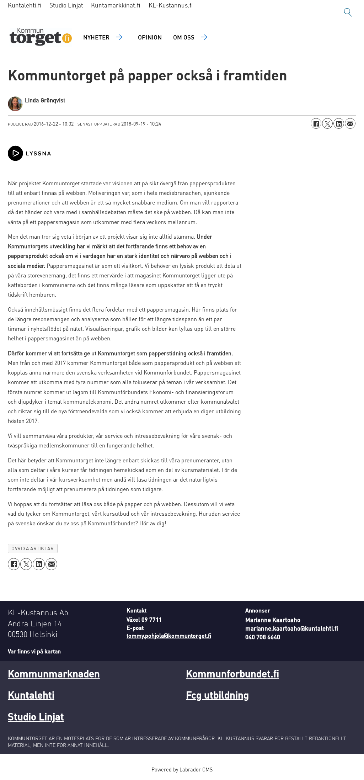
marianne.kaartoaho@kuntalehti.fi (291, 628)
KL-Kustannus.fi (171, 5)
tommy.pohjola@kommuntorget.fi (169, 635)
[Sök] (348, 12)
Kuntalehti (31, 694)
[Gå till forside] (41, 37)
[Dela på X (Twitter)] (327, 123)
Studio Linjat (66, 5)
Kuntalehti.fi (25, 5)
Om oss (183, 37)
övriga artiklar (32, 548)
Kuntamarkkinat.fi (115, 5)
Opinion (150, 37)
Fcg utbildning (217, 694)
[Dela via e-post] (350, 123)
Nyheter (96, 37)
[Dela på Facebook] (316, 123)
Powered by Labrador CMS (182, 769)
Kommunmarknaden (54, 673)
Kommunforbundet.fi (232, 673)
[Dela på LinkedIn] (338, 123)
